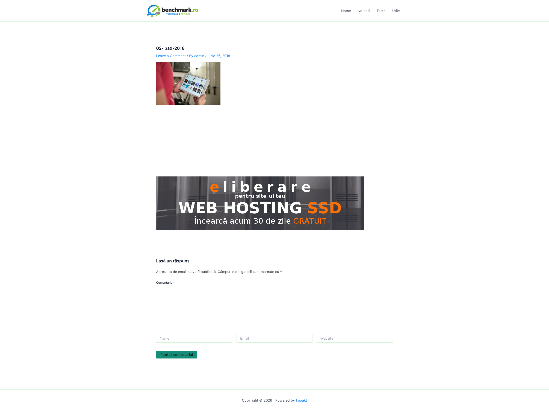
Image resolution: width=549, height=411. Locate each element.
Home (346, 11)
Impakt (301, 400)
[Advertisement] (274, 141)
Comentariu (165, 282)
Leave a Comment (171, 56)
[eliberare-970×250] (260, 203)
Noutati (364, 11)
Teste (381, 11)
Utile (396, 11)
